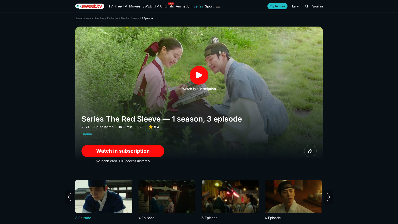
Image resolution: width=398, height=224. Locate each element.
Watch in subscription (123, 151)
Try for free (277, 6)
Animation (183, 6)
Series (198, 6)
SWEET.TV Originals (158, 6)
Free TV (121, 6)
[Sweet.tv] (89, 6)
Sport (209, 6)
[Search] (306, 6)
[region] (199, 200)
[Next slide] (328, 197)
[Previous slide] (69, 197)
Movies (134, 6)
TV (110, 6)
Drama (86, 134)
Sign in (317, 6)
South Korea (103, 127)
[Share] (310, 151)
